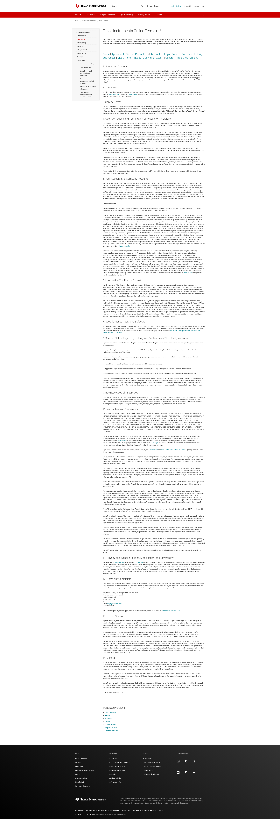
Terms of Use (187, 273)
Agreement (118, 54)
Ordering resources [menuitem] (144, 15)
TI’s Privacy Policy (114, 94)
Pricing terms (81, 53)
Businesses (109, 57)
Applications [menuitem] (91, 15)
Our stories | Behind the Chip (84, 770)
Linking (198, 54)
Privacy (137, 57)
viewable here (122, 440)
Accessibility (79, 810)
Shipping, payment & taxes (152, 766)
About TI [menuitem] (159, 15)
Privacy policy (81, 43)
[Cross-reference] (169, 15)
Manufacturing (80, 782)
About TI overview (81, 758)
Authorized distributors (151, 774)
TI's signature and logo (87, 64)
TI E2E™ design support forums (119, 762)
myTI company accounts (151, 762)
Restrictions (142, 54)
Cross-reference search (117, 766)
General (169, 57)
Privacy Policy (119, 562)
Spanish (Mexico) (110, 725)
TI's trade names (85, 67)
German (107, 715)
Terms (129, 54)
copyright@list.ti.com (114, 604)
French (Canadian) (111, 712)
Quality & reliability (115, 778)
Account (155, 54)
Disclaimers (124, 57)
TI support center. (124, 246)
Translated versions (187, 57)
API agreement (82, 50)
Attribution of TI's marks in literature (88, 88)
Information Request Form (171, 611)
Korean (107, 721)
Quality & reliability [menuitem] (127, 15)
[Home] (90, 6)
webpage (155, 443)
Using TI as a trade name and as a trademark (86, 73)
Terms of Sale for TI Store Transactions (174, 450)
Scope (106, 54)
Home (77, 21)
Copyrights (80, 57)
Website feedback (150, 810)
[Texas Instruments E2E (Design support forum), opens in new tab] (186, 773)
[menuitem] (203, 15)
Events (77, 774)
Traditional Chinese (111, 731)
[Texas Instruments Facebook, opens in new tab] (186, 762)
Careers (77, 762)
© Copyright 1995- (83, 814)
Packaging (112, 774)
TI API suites (147, 758)
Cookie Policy (132, 94)
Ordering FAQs (148, 770)
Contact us (113, 758)
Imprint (160, 810)
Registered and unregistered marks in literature (87, 81)
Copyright (148, 57)
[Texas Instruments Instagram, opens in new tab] (178, 762)
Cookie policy (81, 46)
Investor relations (81, 778)
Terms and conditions (89, 21)
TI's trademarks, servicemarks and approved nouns (86, 95)
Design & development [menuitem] (107, 15)
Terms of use (81, 39)
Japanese (108, 718)
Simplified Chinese (111, 728)
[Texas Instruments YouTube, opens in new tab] (194, 773)
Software (187, 54)
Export (159, 57)
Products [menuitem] (78, 15)
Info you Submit (171, 54)
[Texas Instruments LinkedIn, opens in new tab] (178, 773)
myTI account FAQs (115, 782)
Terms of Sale (153, 450)
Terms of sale (81, 36)
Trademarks (81, 60)
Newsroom (79, 766)
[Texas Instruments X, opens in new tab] (194, 762)
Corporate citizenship (82, 786)
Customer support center (117, 770)
